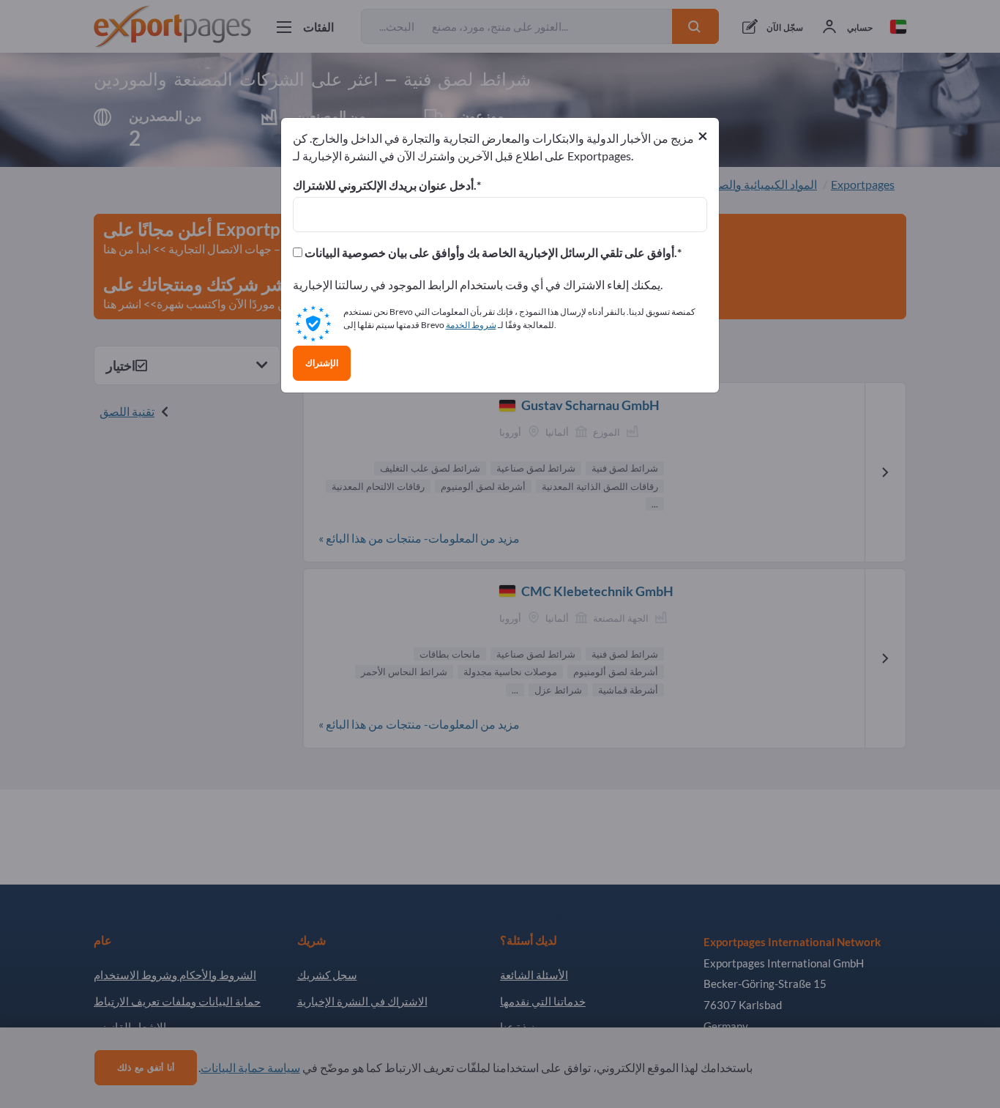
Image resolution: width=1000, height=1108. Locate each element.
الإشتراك (321, 363)
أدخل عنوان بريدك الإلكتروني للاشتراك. (385, 185)
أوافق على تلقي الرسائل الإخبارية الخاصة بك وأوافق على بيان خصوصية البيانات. (489, 253)
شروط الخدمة (471, 324)
